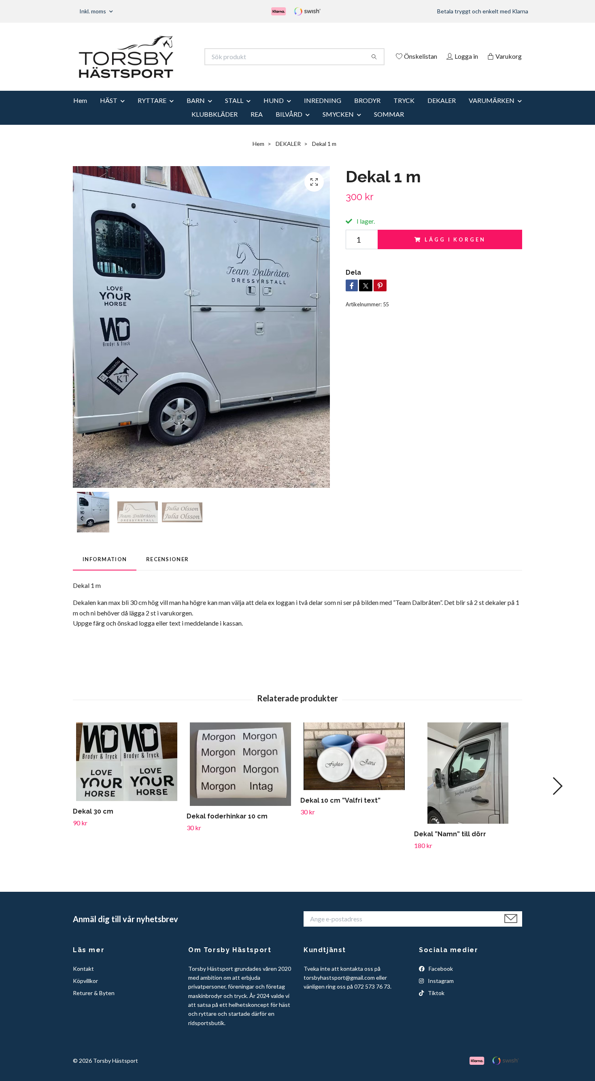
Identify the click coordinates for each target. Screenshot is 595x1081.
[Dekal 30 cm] (127, 772)
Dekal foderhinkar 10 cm (227, 827)
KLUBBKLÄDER (214, 125)
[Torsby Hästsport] (185, 57)
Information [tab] (105, 570)
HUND (274, 111)
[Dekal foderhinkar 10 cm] (240, 775)
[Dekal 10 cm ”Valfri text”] (354, 767)
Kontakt (83, 979)
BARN (196, 111)
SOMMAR (389, 125)
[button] (557, 797)
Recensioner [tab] (167, 570)
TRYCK (403, 111)
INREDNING (322, 111)
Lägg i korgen (455, 250)
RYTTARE (152, 111)
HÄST (108, 111)
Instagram (440, 991)
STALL (234, 111)
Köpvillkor (85, 991)
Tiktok (435, 1004)
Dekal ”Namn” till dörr (450, 845)
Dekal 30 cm (93, 822)
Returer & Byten (94, 1004)
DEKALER (441, 111)
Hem (80, 111)
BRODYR (367, 111)
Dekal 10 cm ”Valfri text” (340, 812)
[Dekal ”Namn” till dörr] (468, 784)
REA (257, 125)
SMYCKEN (338, 125)
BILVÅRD (289, 125)
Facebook (440, 979)
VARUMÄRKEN (491, 111)
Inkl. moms (93, 11)
